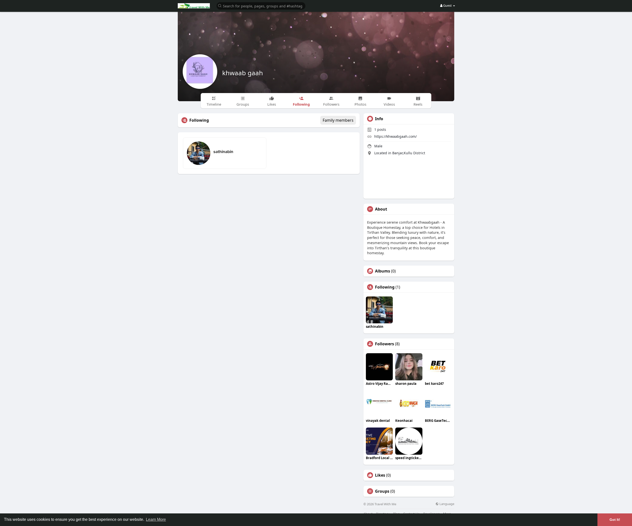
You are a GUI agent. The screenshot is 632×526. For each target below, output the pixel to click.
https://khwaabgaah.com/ (395, 136)
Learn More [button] (156, 519)
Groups (382, 491)
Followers (384, 344)
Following (385, 287)
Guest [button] (447, 5)
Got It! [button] (615, 520)
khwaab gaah (242, 72)
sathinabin (223, 151)
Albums (382, 271)
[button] (261, 5)
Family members (338, 120)
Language (446, 504)
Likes (380, 475)
